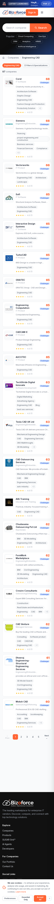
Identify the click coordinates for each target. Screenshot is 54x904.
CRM (15, 41)
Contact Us (7, 866)
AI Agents (7, 844)
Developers (8, 848)
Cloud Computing (25, 36)
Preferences (10, 898)
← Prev (7, 736)
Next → (47, 736)
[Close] (49, 898)
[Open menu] (42, 12)
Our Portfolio (8, 862)
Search (42, 27)
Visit (45, 4)
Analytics (26, 41)
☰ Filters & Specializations (36, 65)
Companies (13, 57)
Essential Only (26, 898)
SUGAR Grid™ (8, 839)
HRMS (38, 41)
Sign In (32, 12)
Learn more (21, 892)
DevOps (42, 36)
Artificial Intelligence (27, 46)
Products (6, 835)
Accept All (40, 898)
